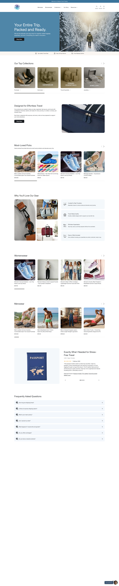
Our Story (66, 7)
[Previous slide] (65, 380)
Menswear (40, 7)
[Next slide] (99, 380)
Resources (73, 7)
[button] (104, 63)
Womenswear (48, 7)
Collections (57, 7)
